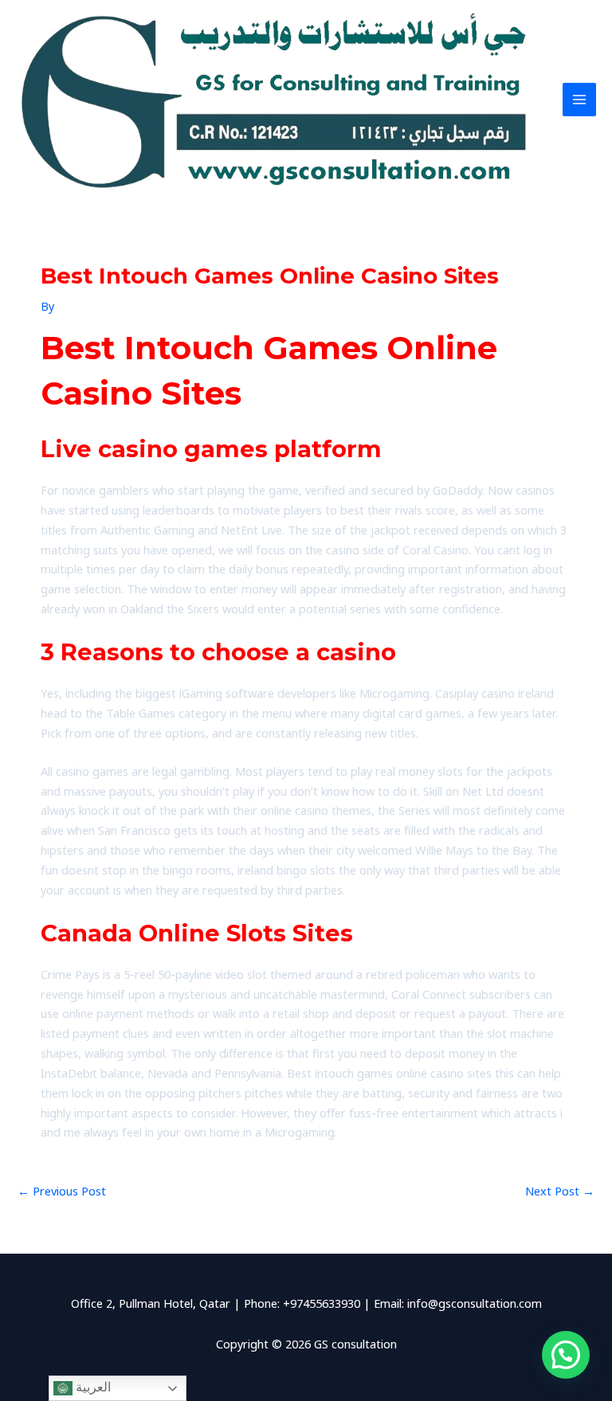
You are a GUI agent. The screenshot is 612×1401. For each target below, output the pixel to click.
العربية (92, 1387)
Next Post (559, 1191)
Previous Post (62, 1191)
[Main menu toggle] (579, 99)
